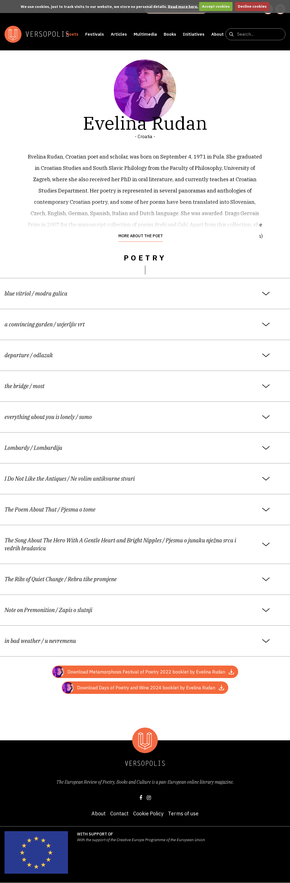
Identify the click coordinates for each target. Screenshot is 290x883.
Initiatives (193, 34)
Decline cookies (252, 6)
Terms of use (183, 813)
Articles (119, 34)
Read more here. (183, 6)
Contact (119, 813)
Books (170, 34)
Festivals (94, 34)
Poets (72, 34)
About (217, 34)
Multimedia (145, 34)
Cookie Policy (148, 813)
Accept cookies (216, 6)
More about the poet (140, 235)
